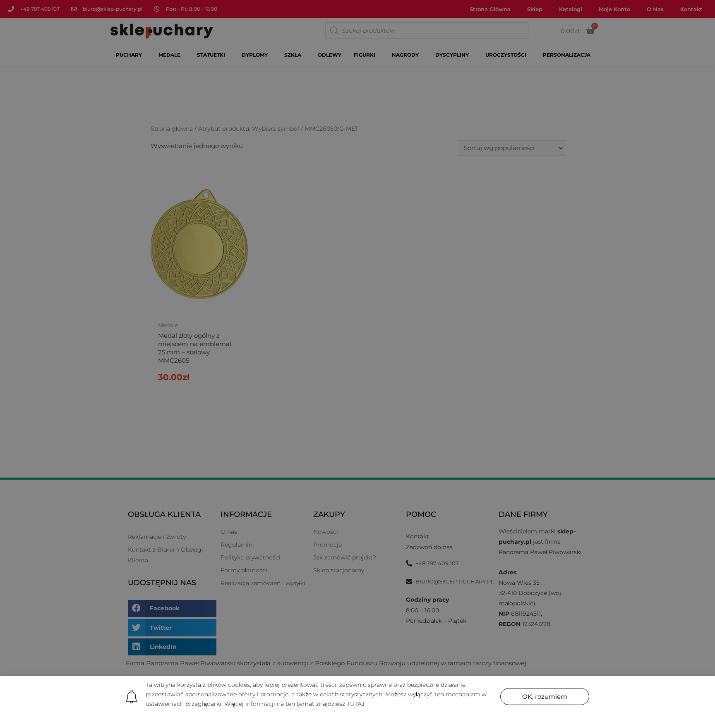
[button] (544, 696)
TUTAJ (356, 703)
